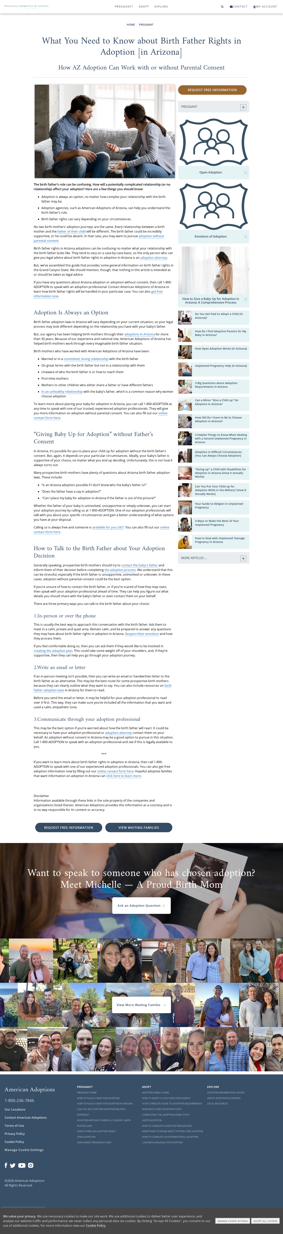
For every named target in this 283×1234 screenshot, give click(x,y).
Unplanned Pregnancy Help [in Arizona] (221, 366)
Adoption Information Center (225, 1092)
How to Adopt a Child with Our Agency (166, 1098)
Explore (161, 6)
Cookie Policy (14, 1142)
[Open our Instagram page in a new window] (30, 1164)
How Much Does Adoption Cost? (162, 1109)
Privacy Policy (15, 1134)
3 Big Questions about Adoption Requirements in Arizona (216, 384)
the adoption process (120, 570)
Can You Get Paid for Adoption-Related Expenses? (101, 1112)
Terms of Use (14, 1125)
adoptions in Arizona (139, 334)
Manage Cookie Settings (24, 1150)
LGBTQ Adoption (152, 1120)
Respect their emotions (142, 634)
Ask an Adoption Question (139, 905)
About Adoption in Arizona (224, 1098)
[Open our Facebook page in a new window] (6, 1164)
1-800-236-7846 (19, 1100)
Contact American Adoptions (26, 1117)
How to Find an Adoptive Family (96, 1131)
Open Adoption (210, 172)
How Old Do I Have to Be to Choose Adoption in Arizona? (218, 419)
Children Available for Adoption (162, 1142)
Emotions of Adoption (211, 237)
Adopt (144, 6)
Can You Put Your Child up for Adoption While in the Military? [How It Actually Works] (220, 490)
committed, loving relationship (86, 359)
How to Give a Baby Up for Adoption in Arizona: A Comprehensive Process (210, 300)
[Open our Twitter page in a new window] (13, 1164)
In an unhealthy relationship (62, 391)
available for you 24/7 (108, 527)
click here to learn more (123, 776)
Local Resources (217, 1103)
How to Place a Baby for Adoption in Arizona (105, 1103)
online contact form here (115, 771)
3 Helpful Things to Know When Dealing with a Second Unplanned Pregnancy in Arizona (221, 438)
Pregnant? (124, 6)
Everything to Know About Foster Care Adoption (172, 1131)
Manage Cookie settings (233, 1221)
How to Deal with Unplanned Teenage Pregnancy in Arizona (220, 540)
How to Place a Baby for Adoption (98, 1098)
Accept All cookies (265, 1221)
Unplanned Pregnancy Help (94, 1142)
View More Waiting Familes (139, 1005)
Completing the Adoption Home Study (166, 1114)
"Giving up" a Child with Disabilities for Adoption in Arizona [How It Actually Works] (220, 472)
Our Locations (15, 1109)
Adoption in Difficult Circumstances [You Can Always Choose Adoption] (218, 453)
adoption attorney (153, 257)
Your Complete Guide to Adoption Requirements (172, 1103)
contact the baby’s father (139, 565)
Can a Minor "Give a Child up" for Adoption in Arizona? (217, 402)
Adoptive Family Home (155, 1092)
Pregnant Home (87, 1092)
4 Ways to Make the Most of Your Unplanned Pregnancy (217, 522)
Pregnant (146, 24)
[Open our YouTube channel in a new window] (21, 1164)
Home (131, 24)
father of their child (71, 231)
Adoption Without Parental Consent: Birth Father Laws (104, 1123)
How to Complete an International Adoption (170, 1137)
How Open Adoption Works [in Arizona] (221, 348)
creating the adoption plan (53, 651)
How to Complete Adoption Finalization (167, 1126)
